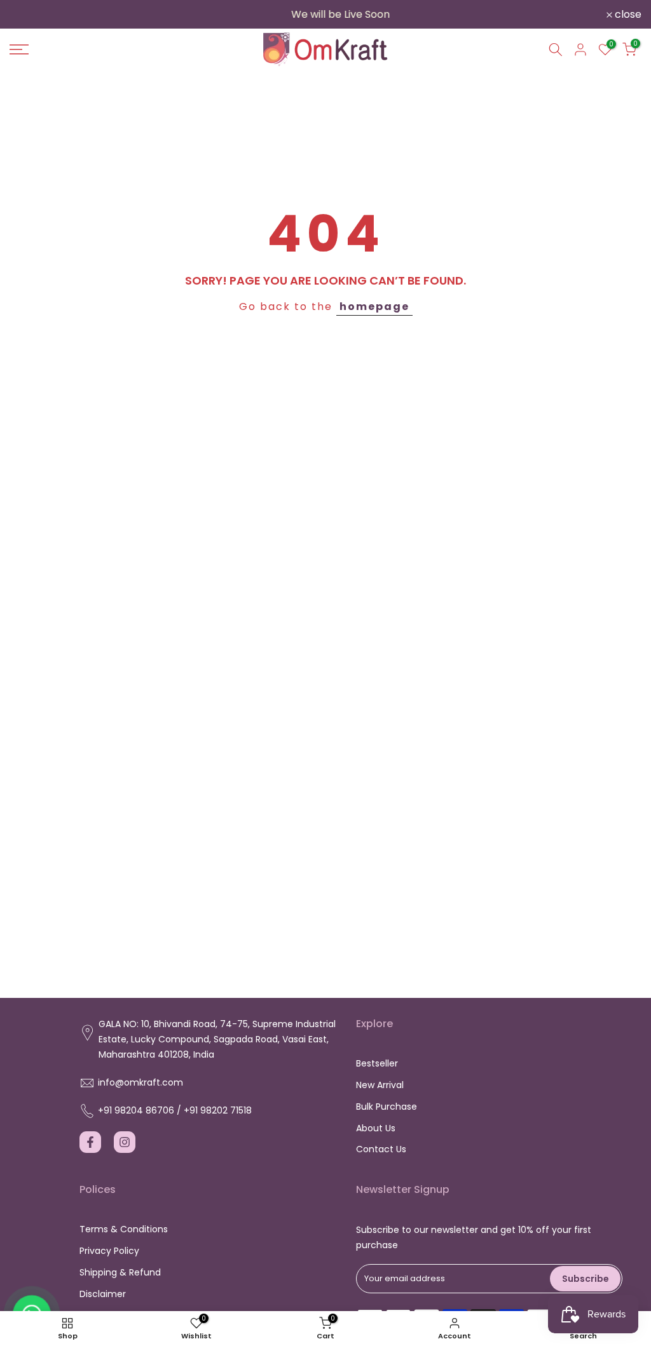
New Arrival (380, 1085)
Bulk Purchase (386, 1107)
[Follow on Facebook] (90, 1142)
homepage (374, 306)
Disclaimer (102, 1294)
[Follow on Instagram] (124, 1142)
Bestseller (377, 1064)
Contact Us (381, 1149)
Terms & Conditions (123, 1229)
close (30, 15)
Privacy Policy (109, 1251)
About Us (375, 1128)
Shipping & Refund (120, 1273)
